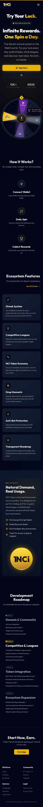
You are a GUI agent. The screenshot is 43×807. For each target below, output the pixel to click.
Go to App (21, 752)
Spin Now (23, 68)
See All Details (32, 286)
